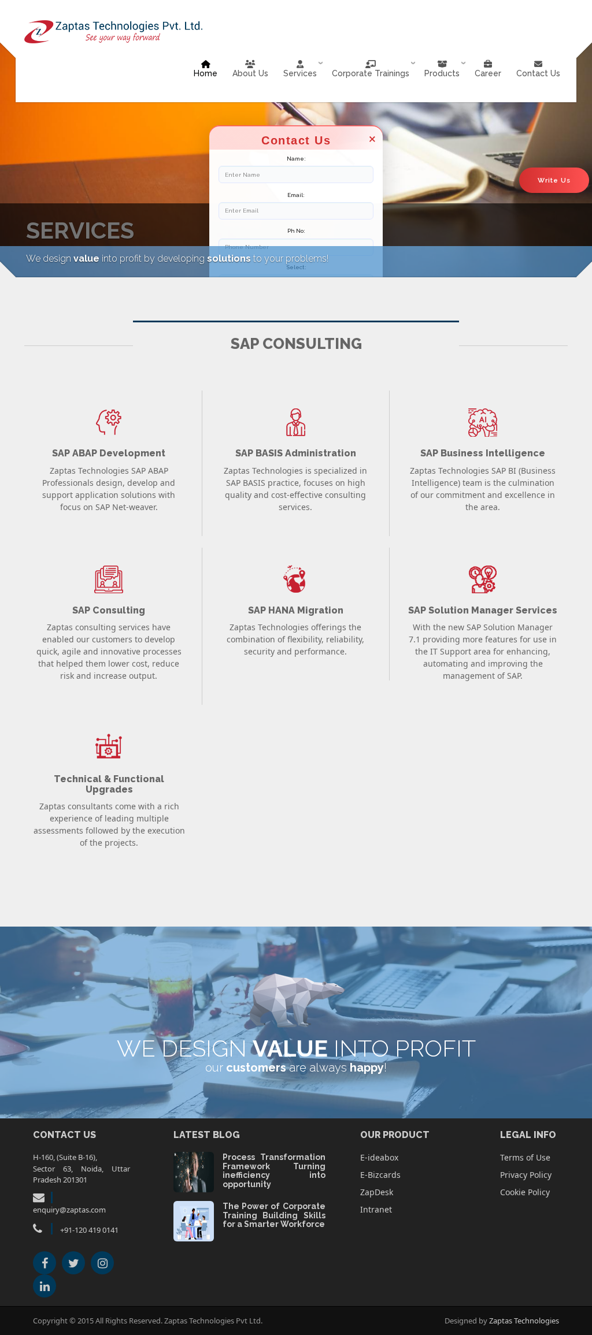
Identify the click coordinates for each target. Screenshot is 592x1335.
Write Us (554, 180)
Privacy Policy (526, 1174)
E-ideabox (379, 1157)
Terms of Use (525, 1157)
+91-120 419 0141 (89, 1230)
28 (193, 1219)
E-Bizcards (380, 1174)
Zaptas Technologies (524, 1320)
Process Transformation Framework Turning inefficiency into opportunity (274, 1170)
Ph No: (296, 231)
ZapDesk (376, 1192)
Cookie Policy (525, 1192)
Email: (296, 195)
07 (194, 1170)
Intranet (376, 1209)
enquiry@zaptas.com (69, 1209)
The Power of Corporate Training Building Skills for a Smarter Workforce (274, 1215)
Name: (296, 158)
